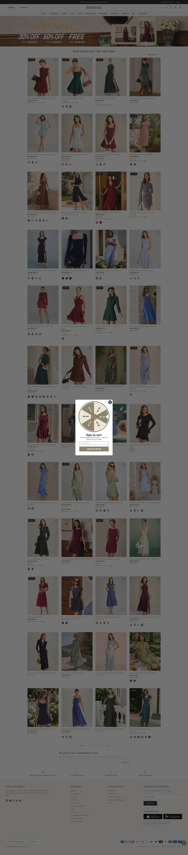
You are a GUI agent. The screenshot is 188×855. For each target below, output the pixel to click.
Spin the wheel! (94, 449)
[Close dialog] (110, 402)
